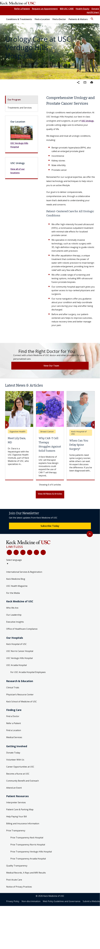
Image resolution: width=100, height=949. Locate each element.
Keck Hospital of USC (16, 650)
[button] (92, 17)
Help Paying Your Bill (16, 823)
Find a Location (13, 736)
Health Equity (82, 8)
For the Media (13, 599)
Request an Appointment (45, 8)
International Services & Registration (24, 578)
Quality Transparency (16, 872)
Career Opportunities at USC (20, 773)
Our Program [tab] (14, 99)
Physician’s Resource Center (20, 701)
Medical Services (14, 744)
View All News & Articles (50, 500)
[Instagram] (36, 559)
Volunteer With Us (15, 766)
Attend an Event (14, 794)
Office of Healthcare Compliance (21, 635)
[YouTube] (23, 559)
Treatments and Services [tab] (20, 107)
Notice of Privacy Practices (19, 893)
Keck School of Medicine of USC (21, 708)
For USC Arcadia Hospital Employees (28, 678)
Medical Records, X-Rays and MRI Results (26, 879)
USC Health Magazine (16, 592)
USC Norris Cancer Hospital (19, 657)
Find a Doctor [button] (59, 19)
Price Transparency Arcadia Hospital (28, 865)
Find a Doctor (12, 722)
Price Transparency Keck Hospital (26, 844)
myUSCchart (93, 12)
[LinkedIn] (30, 559)
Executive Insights (15, 628)
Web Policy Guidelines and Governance (61, 907)
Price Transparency (15, 837)
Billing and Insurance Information (22, 830)
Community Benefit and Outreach (22, 787)
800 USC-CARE (67, 8)
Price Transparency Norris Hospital (27, 851)
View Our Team (51, 365)
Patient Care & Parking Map (19, 816)
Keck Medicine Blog (15, 585)
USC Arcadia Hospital (16, 671)
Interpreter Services (16, 809)
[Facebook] (9, 559)
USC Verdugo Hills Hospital (19, 145)
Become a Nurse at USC (17, 780)
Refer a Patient (22, 8)
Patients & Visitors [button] (78, 19)
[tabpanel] (70, 211)
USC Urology (87, 120)
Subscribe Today (50, 532)
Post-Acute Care (14, 886)
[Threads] (43, 559)
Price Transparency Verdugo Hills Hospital (31, 858)
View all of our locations (17, 171)
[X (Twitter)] (16, 559)
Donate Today (13, 759)
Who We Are (12, 614)
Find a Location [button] (42, 19)
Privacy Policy (12, 907)
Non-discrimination (31, 907)
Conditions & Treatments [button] (19, 19)
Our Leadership (13, 621)
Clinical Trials (12, 694)
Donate (95, 8)
